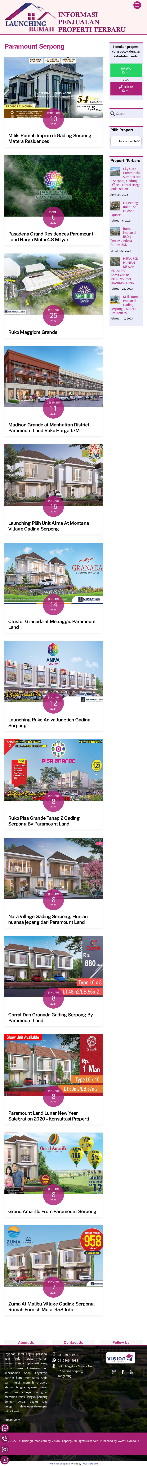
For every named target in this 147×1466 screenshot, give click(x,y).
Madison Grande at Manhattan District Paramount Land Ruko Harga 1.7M (48, 427)
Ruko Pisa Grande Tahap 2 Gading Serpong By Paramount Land (44, 821)
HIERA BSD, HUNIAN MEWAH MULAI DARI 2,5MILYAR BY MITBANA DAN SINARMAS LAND (124, 271)
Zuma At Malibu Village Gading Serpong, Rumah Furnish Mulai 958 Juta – (51, 1306)
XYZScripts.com (90, 1463)
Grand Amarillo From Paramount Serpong (52, 1211)
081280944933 (68, 1355)
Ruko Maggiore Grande (32, 332)
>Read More (12, 1420)
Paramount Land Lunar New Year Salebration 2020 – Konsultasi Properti (48, 1116)
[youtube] (131, 1371)
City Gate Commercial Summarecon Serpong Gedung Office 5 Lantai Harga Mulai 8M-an (125, 179)
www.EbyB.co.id (128, 1441)
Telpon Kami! (127, 88)
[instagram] (114, 1371)
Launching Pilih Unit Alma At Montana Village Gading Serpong (48, 526)
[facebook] (123, 1371)
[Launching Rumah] (65, 30)
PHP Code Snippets (59, 1463)
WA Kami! (126, 70)
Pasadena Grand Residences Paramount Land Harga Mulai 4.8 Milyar (50, 236)
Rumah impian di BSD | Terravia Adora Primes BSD (123, 237)
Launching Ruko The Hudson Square (124, 209)
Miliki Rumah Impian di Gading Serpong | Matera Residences (125, 305)
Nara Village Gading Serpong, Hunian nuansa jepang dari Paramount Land (48, 919)
